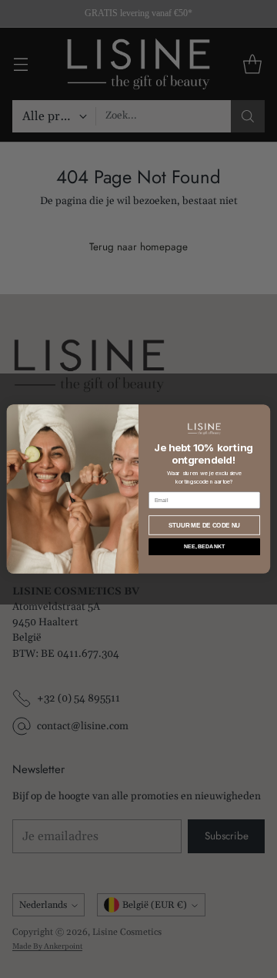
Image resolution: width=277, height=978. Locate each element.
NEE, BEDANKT (204, 546)
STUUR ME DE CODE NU (204, 525)
